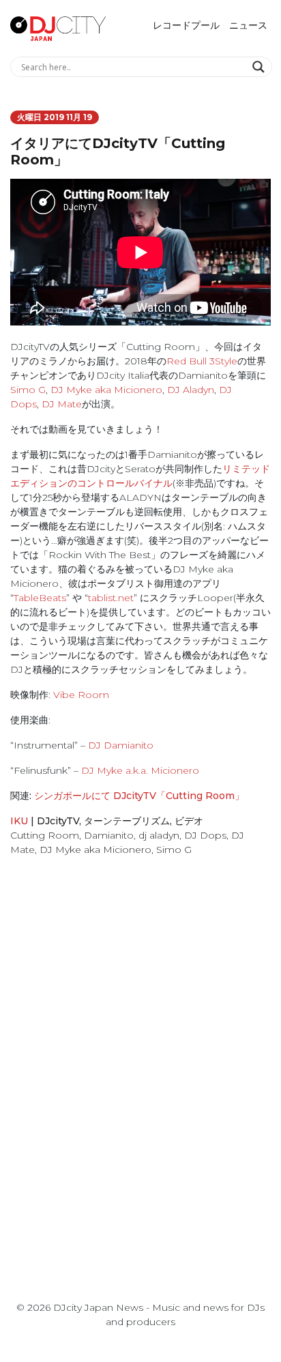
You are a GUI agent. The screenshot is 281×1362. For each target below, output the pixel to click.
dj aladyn (158, 835)
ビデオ (189, 821)
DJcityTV (58, 821)
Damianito (109, 835)
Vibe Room (81, 695)
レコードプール (186, 25)
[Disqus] (140, 1060)
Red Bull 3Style (201, 361)
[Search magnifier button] (260, 66)
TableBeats (40, 598)
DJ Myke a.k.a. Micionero (140, 770)
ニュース (248, 25)
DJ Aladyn (190, 389)
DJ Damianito (120, 745)
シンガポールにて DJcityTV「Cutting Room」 (139, 795)
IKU (19, 821)
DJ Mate (62, 404)
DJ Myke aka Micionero (106, 389)
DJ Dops (205, 835)
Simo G (28, 389)
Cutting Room (44, 835)
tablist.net (111, 598)
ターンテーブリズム (127, 821)
